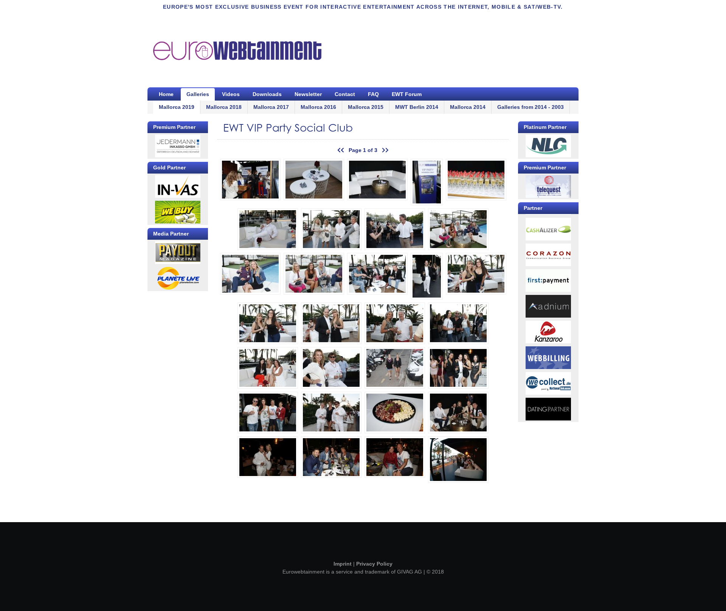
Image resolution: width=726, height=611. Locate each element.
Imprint (343, 564)
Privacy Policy (374, 564)
